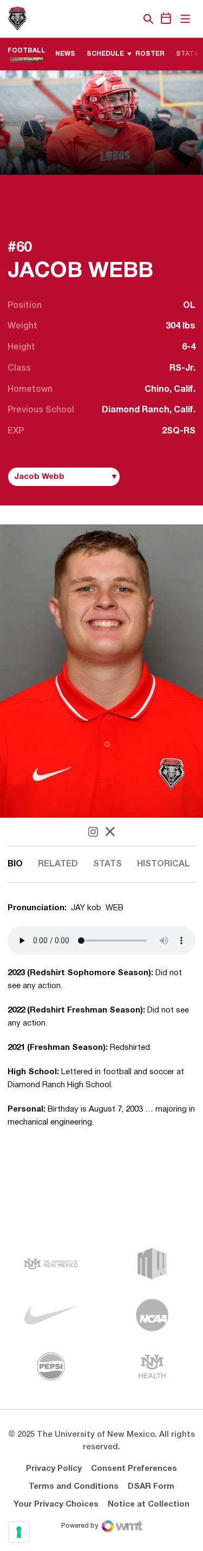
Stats (107, 864)
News (65, 54)
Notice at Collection (148, 1504)
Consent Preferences (134, 1469)
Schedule (105, 54)
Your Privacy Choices (56, 1504)
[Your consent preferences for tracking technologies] (19, 1532)
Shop (130, 19)
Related (58, 864)
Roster (150, 54)
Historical (163, 864)
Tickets (111, 19)
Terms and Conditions (74, 1486)
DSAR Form (151, 1486)
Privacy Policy (54, 1469)
